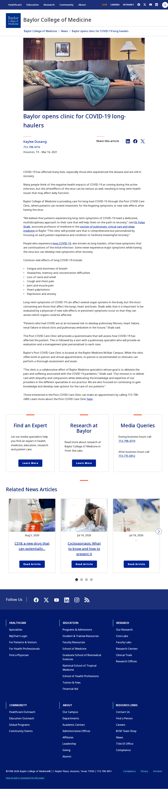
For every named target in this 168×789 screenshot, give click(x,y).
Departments (71, 718)
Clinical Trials (124, 655)
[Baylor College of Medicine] (13, 20)
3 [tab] (86, 579)
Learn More (30, 463)
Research (49, 4)
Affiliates (68, 737)
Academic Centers (74, 725)
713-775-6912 (126, 456)
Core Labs (122, 636)
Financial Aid (70, 689)
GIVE (104, 4)
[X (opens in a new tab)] (144, 4)
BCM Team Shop (126, 731)
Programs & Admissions (77, 629)
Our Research (124, 629)
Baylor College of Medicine (40, 31)
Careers (120, 725)
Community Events (21, 731)
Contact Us (123, 712)
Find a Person (124, 718)
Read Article (32, 564)
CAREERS (115, 4)
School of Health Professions (81, 676)
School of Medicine (74, 648)
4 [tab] (91, 579)
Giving (66, 750)
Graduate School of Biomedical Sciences (82, 657)
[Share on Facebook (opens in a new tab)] (135, 141)
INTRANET (128, 4)
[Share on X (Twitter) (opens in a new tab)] (143, 141)
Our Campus (70, 712)
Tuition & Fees (72, 682)
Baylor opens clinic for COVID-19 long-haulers (100, 31)
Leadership (69, 743)
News (64, 31)
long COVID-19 (62, 243)
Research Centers (127, 648)
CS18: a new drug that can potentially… (32, 546)
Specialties (15, 629)
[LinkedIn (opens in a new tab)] (156, 4)
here (90, 399)
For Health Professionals (24, 648)
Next (159, 531)
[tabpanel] (32, 536)
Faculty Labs (123, 642)
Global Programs (19, 725)
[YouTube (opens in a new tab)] (150, 4)
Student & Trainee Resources (81, 636)
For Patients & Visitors (23, 642)
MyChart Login (18, 636)
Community (67, 4)
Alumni (67, 756)
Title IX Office (124, 743)
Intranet (157, 771)
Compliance (123, 750)
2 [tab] (81, 579)
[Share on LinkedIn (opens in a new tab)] (128, 141)
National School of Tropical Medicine (79, 668)
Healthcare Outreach (22, 712)
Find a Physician (19, 655)
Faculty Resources (74, 642)
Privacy (144, 771)
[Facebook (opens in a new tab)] (138, 4)
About (82, 4)
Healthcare (15, 4)
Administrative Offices (76, 731)
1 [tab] (76, 579)
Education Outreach (21, 718)
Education (33, 4)
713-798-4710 (31, 147)
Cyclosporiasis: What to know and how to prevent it (84, 548)
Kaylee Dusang (35, 141)
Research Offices (126, 661)
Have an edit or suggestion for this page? (25, 778)
